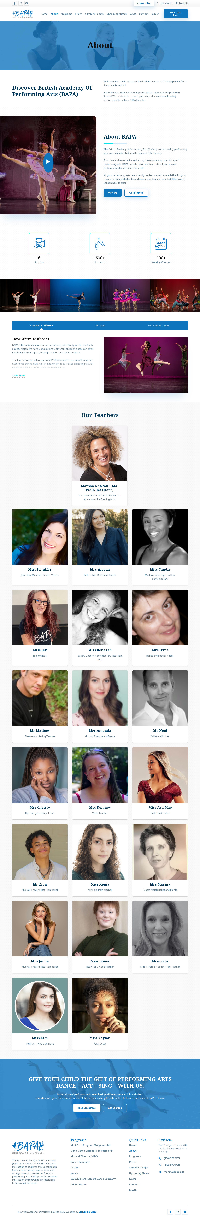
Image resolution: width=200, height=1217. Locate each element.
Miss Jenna (100, 961)
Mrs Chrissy (40, 807)
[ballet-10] (125, 295)
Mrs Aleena (100, 569)
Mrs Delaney (100, 807)
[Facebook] (14, 3)
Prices (132, 1162)
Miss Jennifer (40, 569)
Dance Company (80, 1162)
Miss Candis (160, 569)
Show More (18, 375)
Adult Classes (78, 1184)
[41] (25, 295)
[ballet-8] (175, 295)
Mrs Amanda (100, 730)
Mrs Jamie (40, 961)
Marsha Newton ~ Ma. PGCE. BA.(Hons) (99, 488)
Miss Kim (40, 1038)
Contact (134, 1184)
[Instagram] (20, 3)
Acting (74, 1167)
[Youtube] (185, 1212)
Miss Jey (40, 650)
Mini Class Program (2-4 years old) (90, 1145)
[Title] (26, 3)
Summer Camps (138, 1167)
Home (132, 1145)
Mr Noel (160, 730)
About (132, 1150)
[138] (75, 295)
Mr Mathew (40, 730)
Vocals (74, 1173)
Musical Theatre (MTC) (84, 1156)
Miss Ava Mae (160, 807)
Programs (135, 1156)
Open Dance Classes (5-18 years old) (92, 1150)
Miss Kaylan (99, 1038)
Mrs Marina (160, 884)
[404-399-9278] (162, 1165)
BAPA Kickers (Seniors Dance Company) (93, 1178)
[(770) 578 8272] (161, 1158)
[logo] (22, 14)
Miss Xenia (100, 884)
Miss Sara (160, 961)
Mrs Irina (160, 650)
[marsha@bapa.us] (161, 1171)
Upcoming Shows (139, 1173)
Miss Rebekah (100, 650)
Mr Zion (40, 884)
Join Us (133, 1190)
